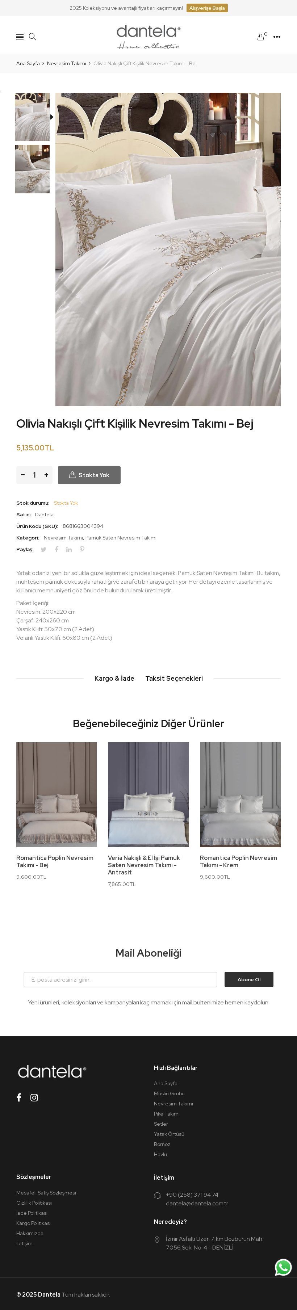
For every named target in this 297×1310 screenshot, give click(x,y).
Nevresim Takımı (63, 537)
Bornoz (162, 1144)
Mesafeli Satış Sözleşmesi (46, 1192)
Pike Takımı (167, 1113)
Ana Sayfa (165, 1083)
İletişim (24, 1243)
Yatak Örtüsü (169, 1134)
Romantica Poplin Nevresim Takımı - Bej (54, 862)
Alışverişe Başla (207, 8)
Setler (161, 1124)
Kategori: (27, 537)
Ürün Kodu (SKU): (37, 526)
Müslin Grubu (169, 1093)
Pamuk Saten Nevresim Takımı (120, 537)
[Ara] (32, 37)
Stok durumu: (32, 503)
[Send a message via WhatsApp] (283, 1267)
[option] (35, 119)
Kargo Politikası (33, 1223)
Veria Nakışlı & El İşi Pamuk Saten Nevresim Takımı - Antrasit (144, 865)
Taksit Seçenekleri (174, 678)
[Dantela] (148, 37)
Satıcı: (24, 514)
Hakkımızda (29, 1233)
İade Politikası (31, 1213)
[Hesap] (277, 37)
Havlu (160, 1154)
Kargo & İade (114, 678)
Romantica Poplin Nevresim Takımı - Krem (238, 862)
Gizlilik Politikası (34, 1203)
